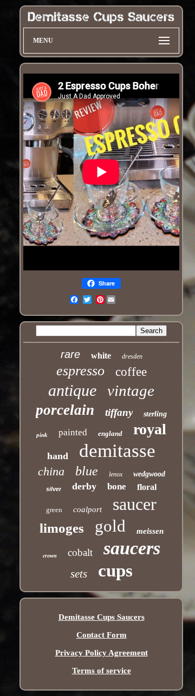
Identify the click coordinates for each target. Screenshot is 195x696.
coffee (131, 372)
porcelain (65, 410)
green (54, 510)
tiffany (119, 412)
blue (86, 471)
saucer (135, 504)
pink (42, 435)
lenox (115, 474)
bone (116, 486)
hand (57, 455)
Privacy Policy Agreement (101, 652)
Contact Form (101, 635)
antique (72, 390)
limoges (62, 528)
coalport (87, 509)
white (101, 355)
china (51, 471)
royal (149, 429)
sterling (155, 414)
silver (53, 489)
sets (78, 573)
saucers (131, 548)
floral (147, 487)
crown (50, 556)
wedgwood (149, 474)
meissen (150, 531)
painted (72, 432)
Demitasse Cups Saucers (101, 617)
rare (70, 354)
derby (84, 486)
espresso (80, 371)
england (110, 433)
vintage (130, 390)
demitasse (117, 450)
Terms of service (101, 670)
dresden (132, 356)
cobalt (80, 552)
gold (110, 525)
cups (115, 570)
